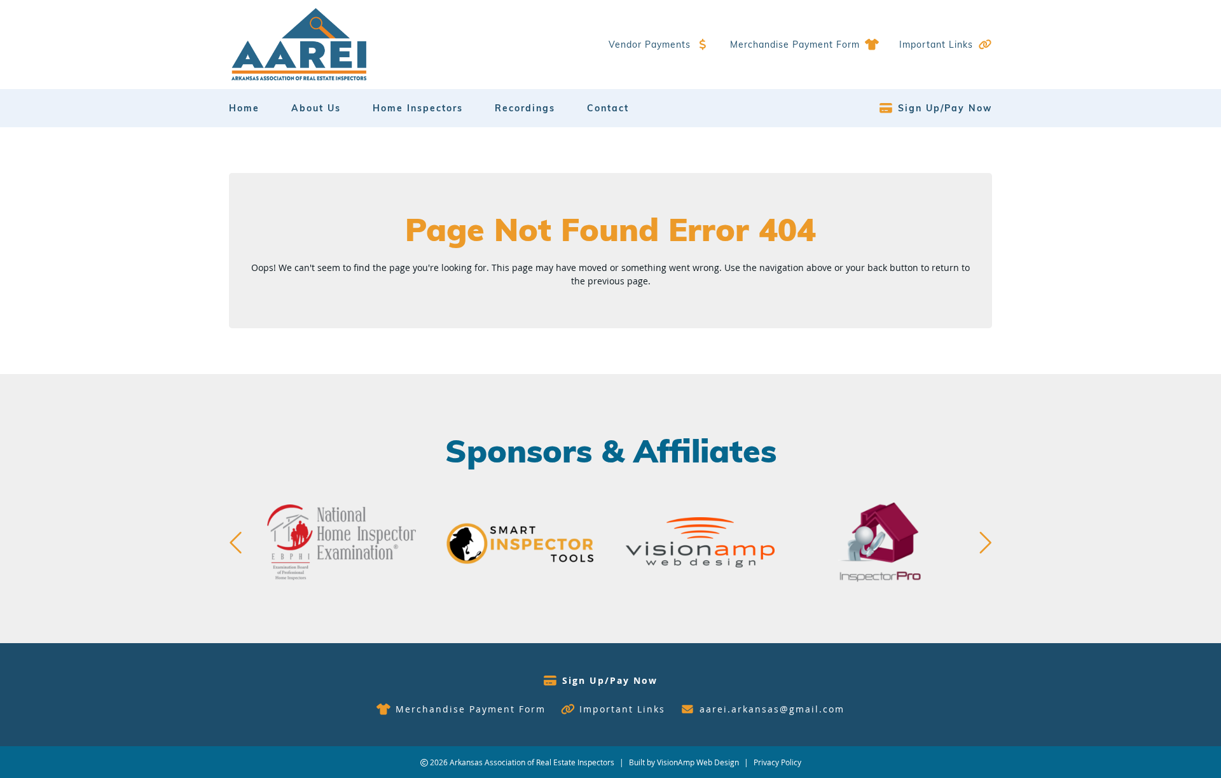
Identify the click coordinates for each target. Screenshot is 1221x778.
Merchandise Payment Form (795, 44)
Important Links (936, 44)
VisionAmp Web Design (698, 762)
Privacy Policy (777, 762)
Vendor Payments (650, 44)
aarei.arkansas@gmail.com (772, 709)
